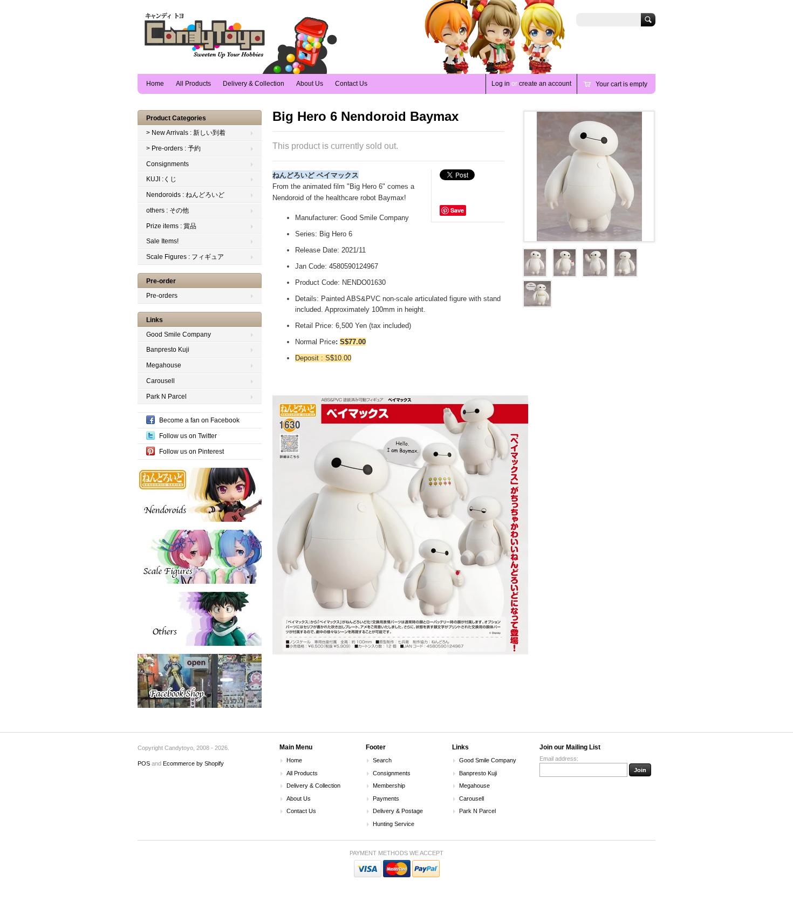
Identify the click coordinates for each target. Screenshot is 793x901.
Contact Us (351, 83)
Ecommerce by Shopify (193, 763)
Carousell (160, 381)
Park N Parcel (166, 396)
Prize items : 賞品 (171, 226)
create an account (545, 83)
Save (457, 210)
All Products (193, 83)
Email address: (558, 758)
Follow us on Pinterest (191, 451)
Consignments (167, 164)
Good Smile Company (178, 334)
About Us (309, 83)
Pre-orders (161, 295)
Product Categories (176, 118)
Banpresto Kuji (167, 349)
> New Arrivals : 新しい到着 (185, 132)
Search (382, 760)
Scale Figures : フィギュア (185, 257)
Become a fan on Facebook (199, 420)
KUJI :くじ (161, 179)
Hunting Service (393, 824)
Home (155, 83)
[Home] (205, 58)
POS (144, 763)
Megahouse (163, 365)
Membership (389, 785)
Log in (500, 83)
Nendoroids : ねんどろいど (185, 195)
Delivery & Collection (253, 83)
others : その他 (167, 210)
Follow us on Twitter (188, 436)
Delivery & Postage (398, 811)
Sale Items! (162, 241)
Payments (386, 798)
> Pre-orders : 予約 (173, 148)
